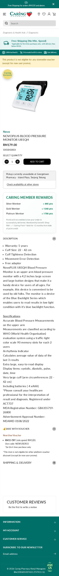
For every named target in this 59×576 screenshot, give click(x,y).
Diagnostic (33, 32)
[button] (5, 14)
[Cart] (54, 14)
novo (6, 131)
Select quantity (12, 155)
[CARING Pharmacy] (21, 14)
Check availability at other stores (23, 184)
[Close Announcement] (53, 4)
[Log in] (49, 14)
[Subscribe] (55, 554)
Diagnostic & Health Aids (14, 32)
